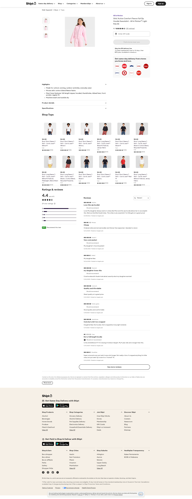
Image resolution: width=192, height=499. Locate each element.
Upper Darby (102, 463)
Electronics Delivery (76, 424)
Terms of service (47, 488)
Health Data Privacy (89, 488)
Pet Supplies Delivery (77, 421)
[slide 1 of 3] (46, 21)
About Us (127, 416)
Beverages (46, 419)
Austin (71, 454)
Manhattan (73, 465)
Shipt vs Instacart (103, 427)
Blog (126, 424)
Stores (99, 419)
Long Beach (101, 465)
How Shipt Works (103, 416)
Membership (101, 421)
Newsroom (128, 421)
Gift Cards (101, 424)
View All (45, 430)
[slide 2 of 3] (46, 28)
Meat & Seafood (48, 427)
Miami (71, 460)
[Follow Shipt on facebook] (43, 472)
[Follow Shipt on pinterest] (53, 472)
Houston (72, 463)
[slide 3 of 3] (46, 36)
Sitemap (127, 430)
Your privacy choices (72, 488)
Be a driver (46, 457)
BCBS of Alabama (131, 457)
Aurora (99, 457)
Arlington (100, 454)
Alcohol (45, 416)
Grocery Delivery (75, 416)
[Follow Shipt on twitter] (57, 472)
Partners (127, 427)
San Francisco (74, 457)
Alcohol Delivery (75, 419)
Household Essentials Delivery (80, 427)
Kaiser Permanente (131, 454)
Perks (44, 463)
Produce (45, 424)
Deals (99, 430)
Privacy (57, 488)
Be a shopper (47, 454)
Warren (99, 460)
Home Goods (47, 421)
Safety (44, 465)
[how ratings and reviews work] (54, 203)
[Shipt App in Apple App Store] (48, 406)
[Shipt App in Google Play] (62, 406)
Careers (127, 419)
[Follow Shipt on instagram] (48, 472)
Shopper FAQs (47, 468)
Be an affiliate (47, 460)
